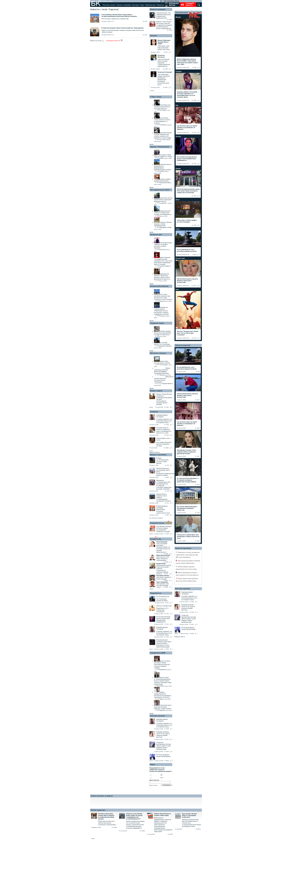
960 (168, 515)
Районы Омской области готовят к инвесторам (162, 814)
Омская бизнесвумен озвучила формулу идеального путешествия (187, 280)
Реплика (153, 36)
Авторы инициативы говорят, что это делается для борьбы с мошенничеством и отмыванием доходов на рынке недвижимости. (135, 824)
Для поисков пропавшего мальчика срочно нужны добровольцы (188, 562)
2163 (194, 195)
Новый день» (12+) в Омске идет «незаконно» (162, 609)
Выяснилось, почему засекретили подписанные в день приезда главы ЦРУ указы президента (187, 554)
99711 (199, 829)
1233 (194, 338)
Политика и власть (109, 5)
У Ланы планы (156, 97)
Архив (152, 90)
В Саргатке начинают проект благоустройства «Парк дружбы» (123, 28)
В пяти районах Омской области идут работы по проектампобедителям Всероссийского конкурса (119, 15)
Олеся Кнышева (161, 542)
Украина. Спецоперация (159, 147)
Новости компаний (157, 9)
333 (168, 465)
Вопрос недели (156, 391)
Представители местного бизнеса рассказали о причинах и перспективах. (107, 823)
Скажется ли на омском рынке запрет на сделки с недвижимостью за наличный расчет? (134, 816)
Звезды (178, 136)
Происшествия (150, 5)
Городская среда (157, 323)
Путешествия (180, 258)
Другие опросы (153, 785)
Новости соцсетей (182, 345)
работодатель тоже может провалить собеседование (162, 558)
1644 (167, 533)
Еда (177, 105)
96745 (170, 19)
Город (178, 229)
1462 (194, 100)
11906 (166, 587)
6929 (167, 760)
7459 (167, 435)
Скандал (179, 71)
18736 (170, 30)
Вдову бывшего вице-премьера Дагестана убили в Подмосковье (187, 580)
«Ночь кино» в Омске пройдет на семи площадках (187, 221)
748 (168, 491)
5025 (192, 612)
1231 (167, 613)
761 (168, 503)
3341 (166, 573)
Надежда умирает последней (162, 416)
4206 (167, 751)
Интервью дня (156, 234)
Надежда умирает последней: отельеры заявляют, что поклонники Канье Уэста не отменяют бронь (187, 94)
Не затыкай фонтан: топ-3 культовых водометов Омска (187, 250)
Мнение (178, 17)
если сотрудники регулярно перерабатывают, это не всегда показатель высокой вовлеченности (163, 548)
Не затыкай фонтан (162, 596)
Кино (177, 289)
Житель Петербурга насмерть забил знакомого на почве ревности (187, 574)
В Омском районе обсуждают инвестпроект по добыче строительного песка (163, 509)
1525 (194, 163)
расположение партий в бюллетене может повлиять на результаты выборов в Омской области (163, 570)
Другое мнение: (154, 780)
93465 (143, 830)
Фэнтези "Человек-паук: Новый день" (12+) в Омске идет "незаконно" (187, 333)
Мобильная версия (173, 4)
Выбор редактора (98, 810)
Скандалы (154, 411)
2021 (194, 285)
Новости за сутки (96, 40)
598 (195, 67)
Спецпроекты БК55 (157, 653)
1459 (167, 424)
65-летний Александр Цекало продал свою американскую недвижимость (163, 619)
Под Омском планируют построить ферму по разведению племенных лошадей (164, 529)
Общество (160, 5)
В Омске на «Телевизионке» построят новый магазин (162, 460)
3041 (167, 407)
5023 (167, 739)
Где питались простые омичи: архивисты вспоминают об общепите (187, 127)
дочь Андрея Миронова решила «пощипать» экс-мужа (163, 444)
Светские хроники (157, 716)
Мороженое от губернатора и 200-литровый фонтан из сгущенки (163, 483)
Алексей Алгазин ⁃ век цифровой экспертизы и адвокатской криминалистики (163, 15)
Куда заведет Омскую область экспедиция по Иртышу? (189, 815)
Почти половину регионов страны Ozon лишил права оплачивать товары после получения (188, 190)
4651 (166, 580)
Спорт (142, 5)
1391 (145, 34)
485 (168, 477)
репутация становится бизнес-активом (163, 578)
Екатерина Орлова (162, 575)
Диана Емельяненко (163, 555)
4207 (192, 624)
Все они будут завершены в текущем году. (115, 19)
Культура (135, 5)
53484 (115, 827)
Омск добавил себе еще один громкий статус (162, 585)
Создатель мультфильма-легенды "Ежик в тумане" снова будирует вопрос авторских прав (163, 746)
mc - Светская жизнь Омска (169, 1)
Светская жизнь (181, 12)
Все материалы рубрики (156, 518)
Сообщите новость (189, 4)
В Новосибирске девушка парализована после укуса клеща (186, 568)
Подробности (155, 593)
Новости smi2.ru (154, 452)
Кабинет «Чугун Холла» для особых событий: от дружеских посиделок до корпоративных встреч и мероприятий (164, 25)
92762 (171, 834)
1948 (167, 649)
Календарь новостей (113, 40)
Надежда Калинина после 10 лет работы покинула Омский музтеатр (163, 734)
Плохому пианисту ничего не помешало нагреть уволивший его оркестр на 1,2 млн (163, 430)
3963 (166, 553)
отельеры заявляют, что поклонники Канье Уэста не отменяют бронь (164, 420)
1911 (195, 132)
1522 (167, 624)
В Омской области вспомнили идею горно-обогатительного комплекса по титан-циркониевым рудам (164, 643)
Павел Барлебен (162, 582)
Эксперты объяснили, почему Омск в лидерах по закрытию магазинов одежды (106, 816)
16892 (167, 447)
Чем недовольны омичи (160, 190)
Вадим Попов (161, 563)
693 (168, 602)
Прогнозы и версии (158, 353)
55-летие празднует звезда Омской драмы (163, 755)
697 (195, 254)
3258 (166, 562)
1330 (145, 21)
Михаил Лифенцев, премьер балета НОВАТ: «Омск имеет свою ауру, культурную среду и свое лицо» (187, 61)
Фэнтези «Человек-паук (164, 606)
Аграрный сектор (157, 523)
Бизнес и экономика (124, 5)
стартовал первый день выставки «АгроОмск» (164, 488)
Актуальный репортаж (159, 286)
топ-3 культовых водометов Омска (162, 600)
